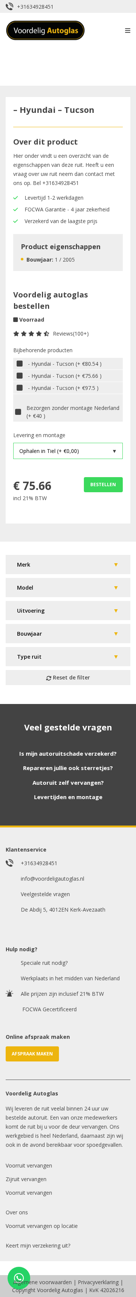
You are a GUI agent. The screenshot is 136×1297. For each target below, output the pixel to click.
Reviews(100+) (71, 333)
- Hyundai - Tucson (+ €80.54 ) (65, 363)
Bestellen (103, 484)
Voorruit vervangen (29, 1165)
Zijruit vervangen (26, 1179)
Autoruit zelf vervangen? (68, 782)
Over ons (17, 1212)
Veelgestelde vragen (45, 894)
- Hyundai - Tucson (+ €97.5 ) (63, 387)
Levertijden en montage (68, 797)
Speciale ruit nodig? (44, 962)
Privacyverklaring (98, 1282)
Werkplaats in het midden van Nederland (70, 978)
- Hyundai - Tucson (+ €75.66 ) (65, 375)
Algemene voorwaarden (42, 1282)
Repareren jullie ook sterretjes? (68, 768)
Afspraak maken (32, 1054)
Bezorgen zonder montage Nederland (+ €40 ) (72, 411)
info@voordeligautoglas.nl (52, 878)
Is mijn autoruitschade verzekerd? (68, 753)
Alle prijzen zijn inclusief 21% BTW (62, 993)
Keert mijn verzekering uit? (38, 1245)
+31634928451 (35, 6)
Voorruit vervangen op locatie (42, 1225)
